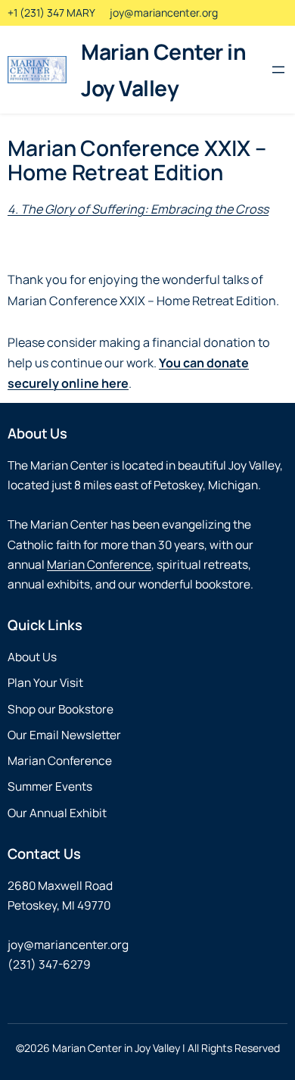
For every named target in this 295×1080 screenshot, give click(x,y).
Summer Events (50, 786)
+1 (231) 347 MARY (51, 12)
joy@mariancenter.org (164, 12)
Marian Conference (99, 565)
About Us (32, 657)
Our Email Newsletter (64, 735)
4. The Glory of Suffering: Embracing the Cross (138, 209)
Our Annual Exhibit (57, 813)
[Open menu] (278, 70)
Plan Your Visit (45, 683)
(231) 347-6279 (49, 964)
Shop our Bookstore (60, 709)
